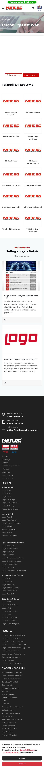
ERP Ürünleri (7, 514)
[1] (3, 8)
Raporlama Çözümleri (11, 688)
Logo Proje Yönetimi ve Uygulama (16, 648)
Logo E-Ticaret (8, 660)
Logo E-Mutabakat (9, 564)
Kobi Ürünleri (7, 487)
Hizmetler (6, 469)
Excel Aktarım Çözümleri (12, 676)
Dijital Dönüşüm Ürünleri (13, 543)
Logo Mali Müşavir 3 (10, 503)
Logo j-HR (6, 578)
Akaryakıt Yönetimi (9, 735)
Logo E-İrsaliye (8, 552)
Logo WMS (6, 608)
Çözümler (6, 472)
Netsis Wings (7, 533)
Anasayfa (6, 20)
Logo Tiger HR (8, 594)
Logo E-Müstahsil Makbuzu (13, 558)
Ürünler (5, 463)
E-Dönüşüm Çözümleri (11, 679)
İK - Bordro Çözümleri (11, 713)
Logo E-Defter (8, 555)
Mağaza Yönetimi (9, 722)
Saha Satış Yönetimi (10, 682)
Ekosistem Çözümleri (10, 466)
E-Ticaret (5, 704)
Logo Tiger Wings (9, 520)
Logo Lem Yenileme (10, 651)
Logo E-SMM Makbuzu (11, 561)
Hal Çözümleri (7, 716)
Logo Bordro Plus (9, 591)
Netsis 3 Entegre (8, 506)
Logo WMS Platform (10, 605)
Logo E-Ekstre (8, 567)
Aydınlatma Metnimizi (11, 753)
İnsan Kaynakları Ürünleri (13, 575)
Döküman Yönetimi (10, 697)
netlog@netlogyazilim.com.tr (21, 430)
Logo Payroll (7, 581)
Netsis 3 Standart (8, 529)
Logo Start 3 (7, 493)
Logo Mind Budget (10, 620)
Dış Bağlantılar (7, 478)
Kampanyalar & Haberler (22, 2)
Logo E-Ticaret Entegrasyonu (14, 570)
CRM (4, 701)
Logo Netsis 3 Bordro (11, 588)
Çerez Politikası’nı (27, 750)
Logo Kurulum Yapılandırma (13, 654)
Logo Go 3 (6, 496)
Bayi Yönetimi (7, 732)
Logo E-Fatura (8, 545)
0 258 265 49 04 (15, 416)
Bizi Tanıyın (6, 460)
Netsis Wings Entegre (11, 509)
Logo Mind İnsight (9, 617)
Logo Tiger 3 (7, 517)
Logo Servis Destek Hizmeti (13, 635)
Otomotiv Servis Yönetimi (12, 707)
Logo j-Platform (8, 526)
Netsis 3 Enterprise (9, 536)
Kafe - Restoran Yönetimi (12, 719)
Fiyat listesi (14, 75)
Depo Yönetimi (8, 685)
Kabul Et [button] (22, 764)
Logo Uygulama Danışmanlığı (14, 644)
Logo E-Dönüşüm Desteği (13, 641)
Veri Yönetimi (7, 691)
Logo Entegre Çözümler (12, 663)
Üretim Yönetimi (8, 726)
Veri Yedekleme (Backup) (12, 672)
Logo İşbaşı (6, 490)
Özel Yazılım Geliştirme (11, 657)
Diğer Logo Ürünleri (10, 599)
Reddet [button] (22, 758)
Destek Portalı (7, 475)
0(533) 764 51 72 (14, 423)
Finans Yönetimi (8, 694)
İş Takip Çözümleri (9, 729)
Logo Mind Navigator (10, 624)
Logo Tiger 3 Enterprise (11, 523)
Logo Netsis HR (8, 585)
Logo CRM (6, 602)
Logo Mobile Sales (9, 611)
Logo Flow (6, 614)
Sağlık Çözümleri (8, 710)
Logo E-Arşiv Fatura (10, 548)
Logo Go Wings (8, 500)
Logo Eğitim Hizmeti (10, 638)
